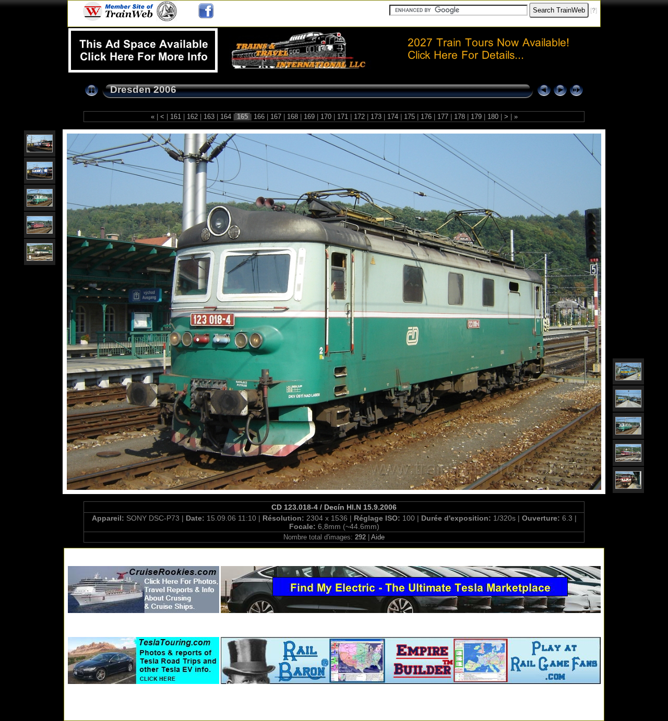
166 (259, 117)
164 (225, 117)
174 (392, 117)
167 (275, 117)
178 (459, 117)
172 (359, 117)
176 (426, 117)
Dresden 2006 (143, 89)
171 (342, 117)
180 (492, 117)
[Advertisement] (334, 555)
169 (309, 117)
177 (442, 117)
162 (192, 117)
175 (409, 117)
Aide (378, 537)
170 (325, 117)
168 (292, 117)
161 (175, 117)
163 (209, 117)
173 (376, 117)
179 (476, 117)
